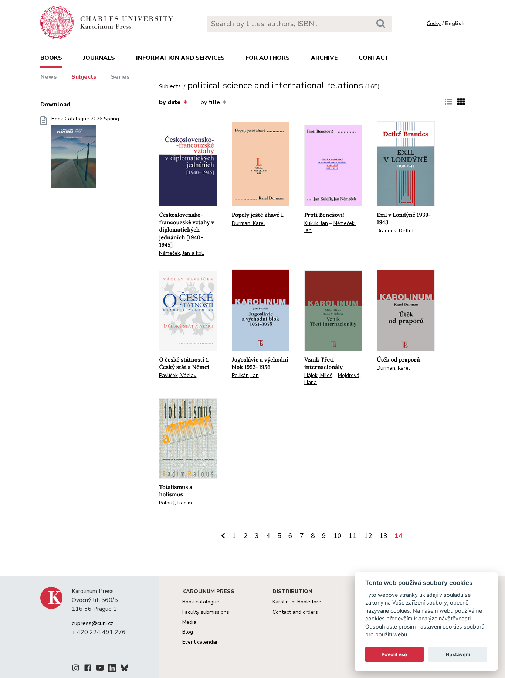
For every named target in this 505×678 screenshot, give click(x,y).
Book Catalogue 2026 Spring (85, 119)
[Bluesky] (124, 669)
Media (189, 622)
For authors (267, 58)
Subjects (83, 77)
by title (210, 102)
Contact (374, 58)
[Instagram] (75, 669)
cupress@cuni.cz (92, 623)
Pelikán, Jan (245, 375)
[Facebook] (88, 669)
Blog (187, 632)
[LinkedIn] (112, 669)
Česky (434, 23)
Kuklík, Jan (316, 223)
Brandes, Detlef (395, 230)
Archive (324, 58)
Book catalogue (200, 601)
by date (170, 102)
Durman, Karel (248, 223)
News (48, 77)
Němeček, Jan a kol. (181, 253)
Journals (99, 58)
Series (120, 77)
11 (353, 535)
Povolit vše (394, 654)
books (51, 58)
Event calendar (200, 642)
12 (368, 535)
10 (337, 535)
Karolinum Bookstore (296, 601)
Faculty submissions (205, 612)
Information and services (180, 58)
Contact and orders (295, 612)
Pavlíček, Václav (177, 375)
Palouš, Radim (175, 502)
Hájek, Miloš (318, 375)
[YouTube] (100, 669)
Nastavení (458, 654)
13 (383, 535)
